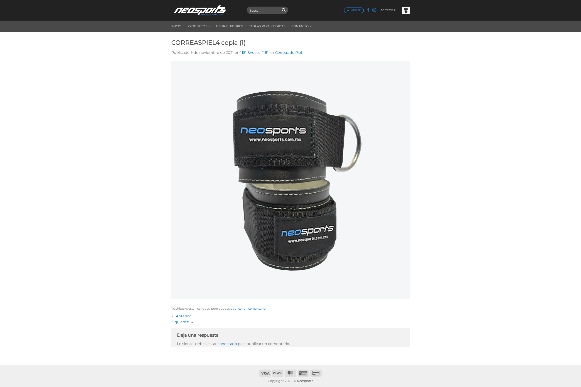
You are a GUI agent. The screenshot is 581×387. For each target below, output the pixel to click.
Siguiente (182, 322)
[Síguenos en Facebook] (368, 10)
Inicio (176, 26)
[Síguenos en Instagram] (374, 10)
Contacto (300, 26)
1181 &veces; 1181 (254, 52)
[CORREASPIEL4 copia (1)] (290, 180)
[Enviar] (284, 10)
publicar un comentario (248, 308)
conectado (227, 344)
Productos (197, 26)
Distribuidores (229, 26)
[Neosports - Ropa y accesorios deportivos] (205, 10)
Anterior (181, 316)
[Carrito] (406, 10)
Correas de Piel (288, 52)
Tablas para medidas (267, 26)
